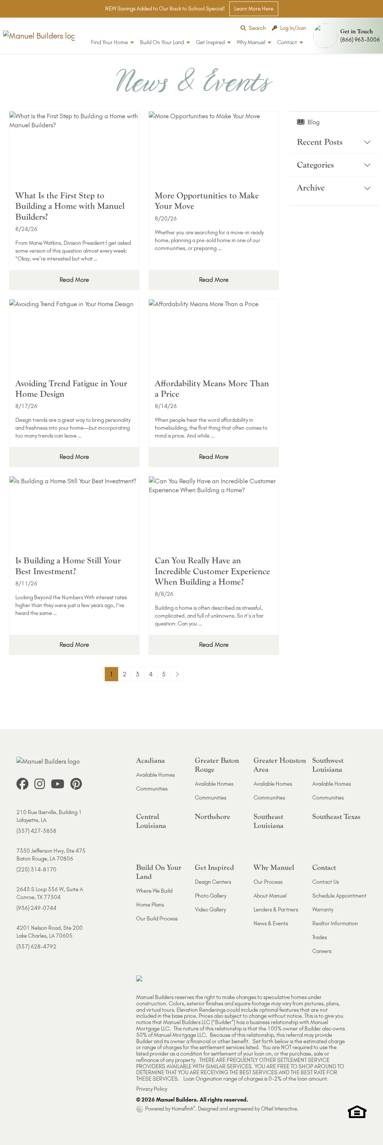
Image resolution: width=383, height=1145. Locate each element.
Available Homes (155, 774)
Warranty (322, 909)
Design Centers (213, 881)
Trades (319, 937)
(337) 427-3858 (36, 831)
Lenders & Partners (276, 909)
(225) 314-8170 (36, 869)
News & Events (271, 923)
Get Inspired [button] (211, 42)
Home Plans (150, 904)
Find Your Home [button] (110, 42)
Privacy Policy (151, 1088)
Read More (74, 279)
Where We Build (154, 890)
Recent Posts (320, 142)
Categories (315, 165)
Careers (321, 951)
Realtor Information (335, 923)
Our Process (268, 881)
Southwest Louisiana (327, 765)
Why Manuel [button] (251, 42)
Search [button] (257, 28)
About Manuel (270, 895)
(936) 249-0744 (36, 908)
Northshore (212, 816)
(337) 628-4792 (36, 946)
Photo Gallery (210, 895)
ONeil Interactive (279, 1109)
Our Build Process (157, 918)
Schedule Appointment (339, 895)
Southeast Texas (336, 816)
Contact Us (325, 881)
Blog (313, 122)
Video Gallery (210, 909)
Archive (311, 188)
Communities (152, 788)
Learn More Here (253, 8)
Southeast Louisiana (269, 821)
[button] (346, 36)
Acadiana (150, 760)
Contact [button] (287, 42)
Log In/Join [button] (293, 28)
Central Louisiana (151, 821)
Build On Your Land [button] (162, 42)
